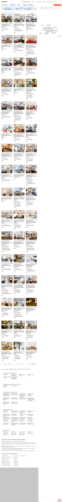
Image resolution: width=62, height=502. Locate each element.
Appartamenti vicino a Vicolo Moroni (23, 418)
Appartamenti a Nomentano (30, 418)
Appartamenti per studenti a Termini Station (6, 403)
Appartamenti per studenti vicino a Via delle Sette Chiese (6, 394)
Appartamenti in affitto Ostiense (6, 420)
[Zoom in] (39, 499)
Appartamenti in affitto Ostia (6, 411)
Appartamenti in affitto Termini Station (6, 418)
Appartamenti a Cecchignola (30, 420)
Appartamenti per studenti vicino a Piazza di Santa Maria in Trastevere (31, 399)
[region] (50, 254)
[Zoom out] (39, 501)
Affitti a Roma (5, 374)
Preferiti (44, 1)
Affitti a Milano (5, 431)
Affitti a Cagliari (22, 434)
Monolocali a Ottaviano (5, 386)
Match (33, 1)
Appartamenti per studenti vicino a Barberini (6, 398)
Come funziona (38, 1)
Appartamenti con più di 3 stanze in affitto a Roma (14, 377)
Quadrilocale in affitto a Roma (7, 377)
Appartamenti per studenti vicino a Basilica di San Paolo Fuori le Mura (23, 395)
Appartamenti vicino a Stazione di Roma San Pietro (6, 415)
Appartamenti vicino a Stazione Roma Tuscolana (14, 424)
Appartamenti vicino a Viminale (23, 415)
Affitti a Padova (22, 433)
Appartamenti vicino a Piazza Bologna (23, 423)
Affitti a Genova (30, 433)
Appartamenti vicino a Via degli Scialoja (14, 411)
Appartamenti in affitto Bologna (6, 423)
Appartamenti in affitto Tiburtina (30, 415)
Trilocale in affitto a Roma (31, 375)
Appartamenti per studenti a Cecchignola (31, 394)
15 (29, 364)
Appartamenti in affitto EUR (22, 420)
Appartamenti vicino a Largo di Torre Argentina (23, 411)
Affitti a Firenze (30, 431)
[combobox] (50, 8)
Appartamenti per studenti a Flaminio (14, 398)
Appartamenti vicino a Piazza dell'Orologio (15, 418)
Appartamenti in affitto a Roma (14, 375)
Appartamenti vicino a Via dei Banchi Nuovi (14, 420)
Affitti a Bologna (22, 431)
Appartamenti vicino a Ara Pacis (31, 411)
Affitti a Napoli (13, 433)
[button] (56, 2)
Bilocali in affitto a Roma (22, 375)
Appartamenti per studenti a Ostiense (22, 398)
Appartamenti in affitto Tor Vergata (31, 423)
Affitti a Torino (13, 431)
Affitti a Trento (5, 434)
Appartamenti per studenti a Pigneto (14, 403)
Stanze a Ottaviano (14, 385)
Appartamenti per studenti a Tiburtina (14, 394)
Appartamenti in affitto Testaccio (14, 415)
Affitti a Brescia (13, 434)
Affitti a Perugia (5, 433)
